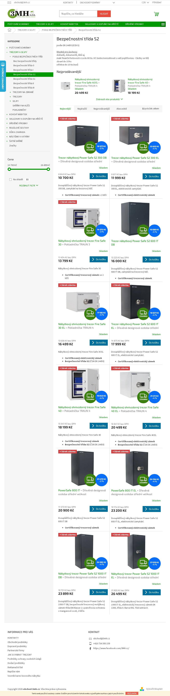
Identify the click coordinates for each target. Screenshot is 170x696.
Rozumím (131, 693)
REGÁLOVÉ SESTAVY (19, 128)
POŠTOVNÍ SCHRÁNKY (20, 47)
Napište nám (14, 671)
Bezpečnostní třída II (23, 83)
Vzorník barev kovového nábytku (24, 676)
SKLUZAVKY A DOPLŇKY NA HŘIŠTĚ (26, 119)
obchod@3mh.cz (101, 638)
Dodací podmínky (16, 663)
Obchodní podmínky (90, 2)
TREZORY (17, 96)
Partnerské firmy (16, 650)
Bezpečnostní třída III (23, 87)
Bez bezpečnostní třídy (25, 61)
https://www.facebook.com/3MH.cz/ (111, 648)
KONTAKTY (68, 2)
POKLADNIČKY (19, 110)
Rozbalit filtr (27, 185)
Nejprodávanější (102, 108)
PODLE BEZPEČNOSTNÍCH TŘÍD (28, 56)
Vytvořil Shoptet (154, 689)
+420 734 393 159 (101, 643)
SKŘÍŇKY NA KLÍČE (21, 105)
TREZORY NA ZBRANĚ (23, 92)
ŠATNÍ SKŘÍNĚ (16, 141)
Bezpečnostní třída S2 (24, 74)
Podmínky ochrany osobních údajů (24, 659)
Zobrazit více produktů (108, 99)
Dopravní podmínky (17, 646)
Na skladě (20, 179)
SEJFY (16, 101)
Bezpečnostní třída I (23, 70)
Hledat (104, 13)
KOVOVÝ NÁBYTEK (18, 114)
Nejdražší (82, 108)
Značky (12, 145)
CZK (144, 2)
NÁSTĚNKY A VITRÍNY (19, 136)
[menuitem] (18, 24)
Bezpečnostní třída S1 (24, 79)
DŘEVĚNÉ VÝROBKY (18, 123)
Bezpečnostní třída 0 (23, 65)
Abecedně (122, 108)
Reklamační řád (15, 667)
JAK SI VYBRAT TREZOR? (20, 655)
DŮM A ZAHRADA (17, 132)
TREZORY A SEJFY (18, 52)
